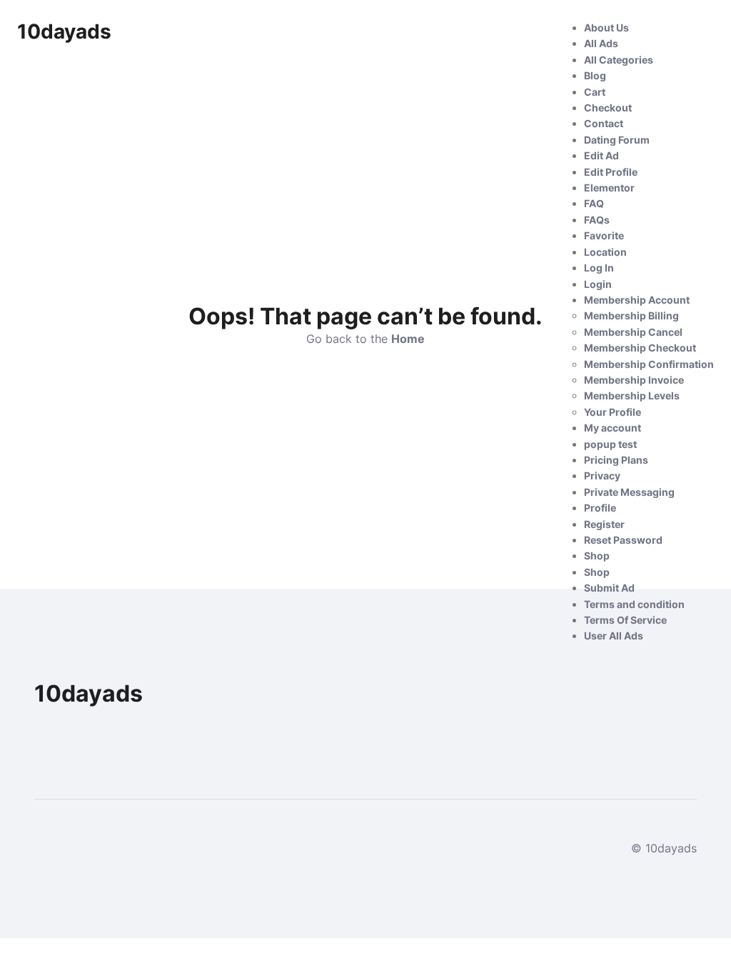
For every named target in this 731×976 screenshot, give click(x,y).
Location (605, 252)
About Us (606, 27)
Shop (597, 555)
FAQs (597, 220)
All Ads (601, 43)
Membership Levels (632, 395)
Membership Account (637, 300)
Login (598, 284)
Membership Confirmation (649, 364)
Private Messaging (629, 492)
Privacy (602, 475)
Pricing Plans (616, 460)
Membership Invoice (634, 380)
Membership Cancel (633, 332)
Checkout (608, 107)
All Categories (618, 60)
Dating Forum (617, 140)
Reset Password (623, 540)
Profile (600, 508)
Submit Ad (609, 588)
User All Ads (613, 635)
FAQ (594, 203)
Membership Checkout (640, 348)
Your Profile (612, 412)
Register (604, 524)
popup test (610, 444)
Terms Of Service (625, 620)
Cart (594, 92)
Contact (603, 123)
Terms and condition (634, 604)
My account (612, 428)
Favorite (604, 235)
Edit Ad (601, 155)
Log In (599, 268)
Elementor (609, 187)
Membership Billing (631, 315)
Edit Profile (610, 172)
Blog (595, 75)
